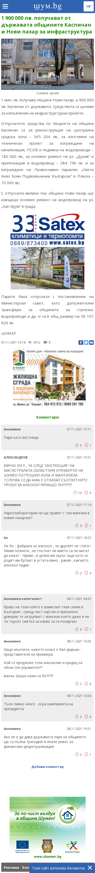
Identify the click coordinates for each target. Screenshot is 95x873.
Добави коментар (47, 766)
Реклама (11, 867)
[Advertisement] (48, 586)
